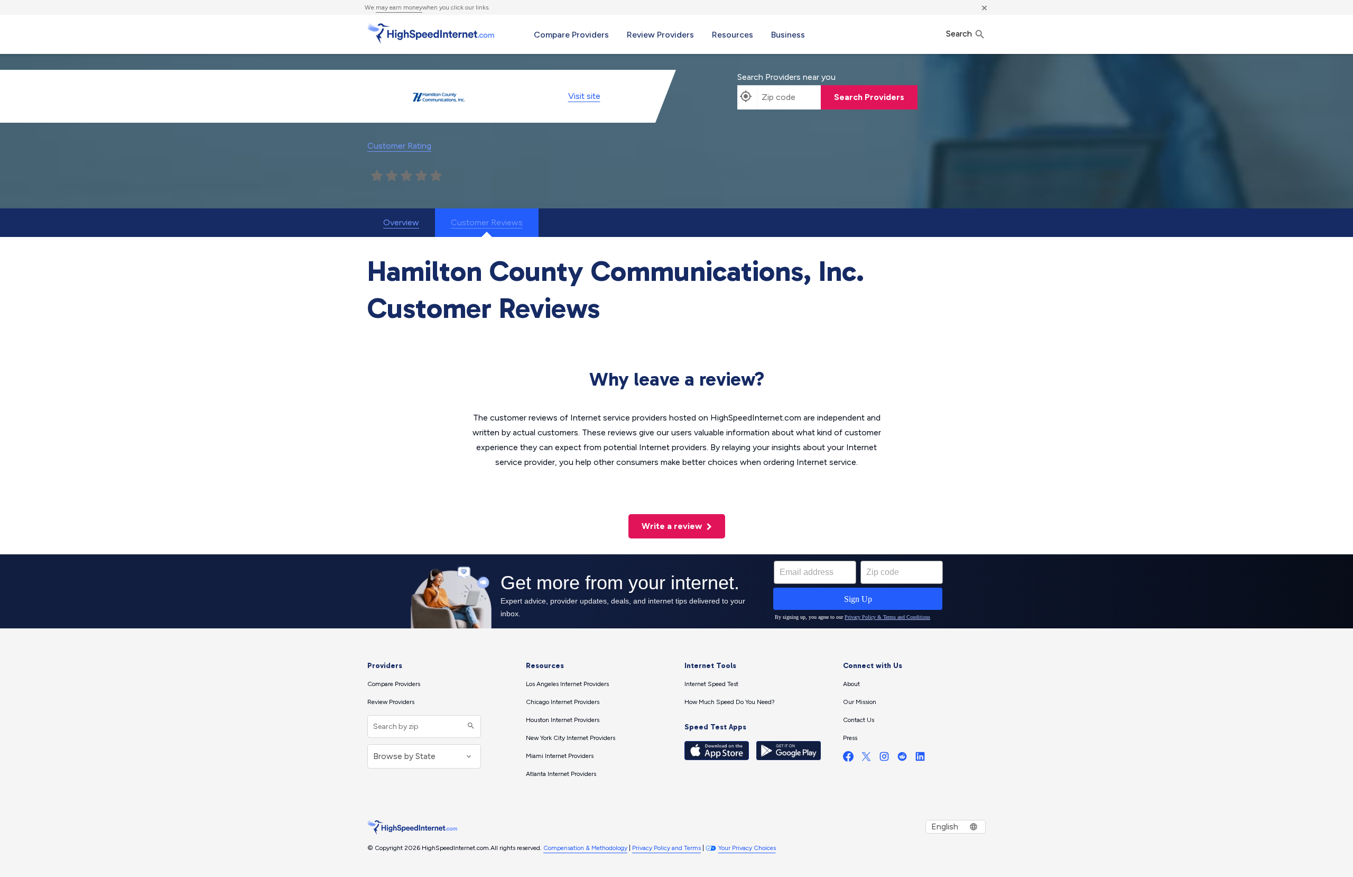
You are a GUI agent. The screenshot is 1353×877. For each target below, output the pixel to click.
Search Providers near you (786, 77)
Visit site (584, 96)
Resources (732, 35)
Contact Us (858, 720)
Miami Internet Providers (560, 756)
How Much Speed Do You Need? (729, 702)
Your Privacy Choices (747, 848)
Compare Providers (571, 35)
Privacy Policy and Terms (666, 848)
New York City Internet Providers (570, 738)
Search (960, 34)
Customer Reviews (487, 222)
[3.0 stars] (406, 176)
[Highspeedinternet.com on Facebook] (848, 758)
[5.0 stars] (436, 176)
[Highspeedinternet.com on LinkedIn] (920, 758)
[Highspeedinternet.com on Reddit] (902, 758)
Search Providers (869, 97)
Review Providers (660, 35)
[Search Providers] (469, 726)
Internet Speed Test (711, 684)
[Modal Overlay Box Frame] (676, 591)
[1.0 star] (376, 176)
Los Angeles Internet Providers (567, 684)
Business (788, 35)
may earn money (399, 7)
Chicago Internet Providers (562, 702)
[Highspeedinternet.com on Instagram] (884, 758)
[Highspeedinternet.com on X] (866, 758)
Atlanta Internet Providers (561, 774)
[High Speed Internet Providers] (430, 33)
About (851, 684)
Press (850, 738)
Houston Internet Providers (562, 720)
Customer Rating (399, 146)
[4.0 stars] (421, 176)
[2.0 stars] (391, 176)
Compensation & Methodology (585, 848)
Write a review (673, 526)
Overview (401, 222)
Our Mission (859, 702)
